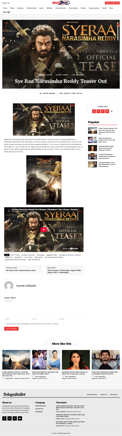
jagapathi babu (52, 255)
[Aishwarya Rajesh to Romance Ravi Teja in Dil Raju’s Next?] (92, 140)
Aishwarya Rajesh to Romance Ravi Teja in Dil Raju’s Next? (107, 140)
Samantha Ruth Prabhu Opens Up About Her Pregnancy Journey (106, 148)
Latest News (62, 75)
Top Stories (77, 75)
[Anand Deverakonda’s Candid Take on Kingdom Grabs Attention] (92, 156)
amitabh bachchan (28, 255)
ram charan (28, 257)
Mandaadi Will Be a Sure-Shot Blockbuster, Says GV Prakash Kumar (107, 164)
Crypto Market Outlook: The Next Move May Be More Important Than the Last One (108, 131)
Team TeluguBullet (40, 376)
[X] (98, 111)
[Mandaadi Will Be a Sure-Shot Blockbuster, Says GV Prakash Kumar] (92, 164)
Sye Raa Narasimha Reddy (54, 257)
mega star (8, 257)
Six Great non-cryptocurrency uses (20, 270)
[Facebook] (94, 111)
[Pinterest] (103, 111)
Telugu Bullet (9, 378)
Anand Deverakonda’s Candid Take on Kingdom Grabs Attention (107, 156)
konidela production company (70, 255)
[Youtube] (20, 418)
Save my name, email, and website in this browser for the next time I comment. (33, 324)
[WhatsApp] (107, 111)
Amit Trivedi (15, 255)
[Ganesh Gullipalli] (8, 285)
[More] (112, 111)
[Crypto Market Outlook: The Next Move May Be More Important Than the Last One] (92, 130)
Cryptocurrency (61, 411)
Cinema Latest (46, 75)
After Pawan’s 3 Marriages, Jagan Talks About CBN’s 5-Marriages (64, 271)
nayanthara (18, 257)
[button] (6, 3)
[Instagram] (9, 418)
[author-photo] (3, 378)
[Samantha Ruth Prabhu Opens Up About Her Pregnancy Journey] (92, 148)
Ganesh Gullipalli (49, 93)
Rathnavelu (39, 257)
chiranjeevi (41, 255)
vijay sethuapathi (34, 259)
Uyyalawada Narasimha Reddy (15, 259)
